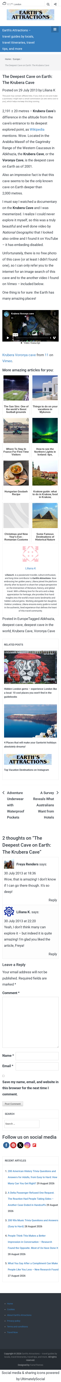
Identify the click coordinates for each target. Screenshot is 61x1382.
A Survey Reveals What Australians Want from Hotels (43, 805)
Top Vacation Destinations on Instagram (26, 769)
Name (8, 1056)
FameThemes (36, 1365)
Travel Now (12, 1332)
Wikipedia (37, 129)
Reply (53, 900)
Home (8, 59)
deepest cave (12, 625)
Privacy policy (13, 1321)
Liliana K (49, 90)
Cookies (11, 1309)
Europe (16, 59)
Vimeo (7, 361)
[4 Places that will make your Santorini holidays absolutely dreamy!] (30, 721)
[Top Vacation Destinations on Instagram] (28, 759)
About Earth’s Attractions (19, 1315)
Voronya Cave (44, 631)
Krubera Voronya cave (19, 355)
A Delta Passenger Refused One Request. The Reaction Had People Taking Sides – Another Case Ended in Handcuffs (31, 1198)
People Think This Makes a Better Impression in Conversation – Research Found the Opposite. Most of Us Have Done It (33, 1241)
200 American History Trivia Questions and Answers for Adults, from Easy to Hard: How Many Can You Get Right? (32, 1177)
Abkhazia (47, 619)
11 (46, 355)
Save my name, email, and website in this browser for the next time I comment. (30, 1088)
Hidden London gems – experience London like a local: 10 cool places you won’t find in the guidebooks (30, 692)
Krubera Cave (22, 631)
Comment (11, 993)
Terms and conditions (17, 1326)
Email (7, 1066)
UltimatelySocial (32, 1379)
